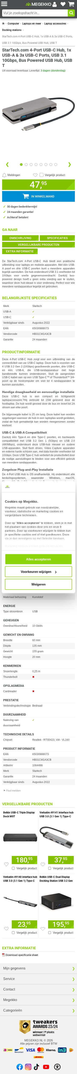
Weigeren (38, 584)
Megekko (10, 1000)
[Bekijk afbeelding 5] (45, 164)
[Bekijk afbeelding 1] (26, 164)
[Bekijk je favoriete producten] (63, 4)
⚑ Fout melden (12, 790)
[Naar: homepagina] (3, 23)
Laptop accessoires (55, 23)
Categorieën (12, 1010)
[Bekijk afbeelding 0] (21, 164)
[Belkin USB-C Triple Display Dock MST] (20, 836)
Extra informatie (20, 251)
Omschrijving (20, 238)
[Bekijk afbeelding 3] (36, 164)
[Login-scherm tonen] (54, 4)
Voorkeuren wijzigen (36, 571)
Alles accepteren (38, 559)
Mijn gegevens (14, 968)
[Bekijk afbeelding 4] (41, 164)
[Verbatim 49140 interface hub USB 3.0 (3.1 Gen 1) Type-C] (20, 901)
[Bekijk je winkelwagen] (71, 4)
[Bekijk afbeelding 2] (31, 164)
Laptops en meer (31, 23)
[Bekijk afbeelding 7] (55, 164)
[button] (13, 4)
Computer (13, 23)
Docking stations (11, 30)
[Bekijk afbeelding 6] (50, 164)
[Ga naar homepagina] (38, 4)
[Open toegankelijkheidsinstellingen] (57, 1067)
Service (9, 979)
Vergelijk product (55, 175)
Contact (9, 989)
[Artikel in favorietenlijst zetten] (35, 175)
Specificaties (57, 238)
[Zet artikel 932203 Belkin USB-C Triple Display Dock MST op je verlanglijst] (6, 864)
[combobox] (35, 13)
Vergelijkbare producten (38, 244)
